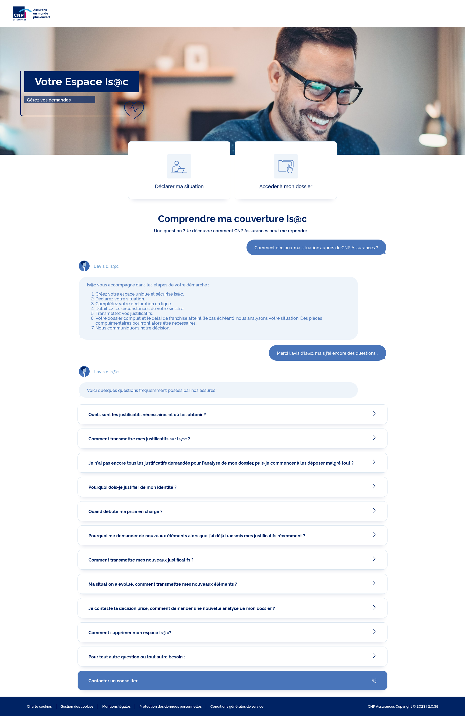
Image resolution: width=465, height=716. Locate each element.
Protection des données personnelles (170, 706)
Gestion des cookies (77, 706)
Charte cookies (39, 706)
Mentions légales (116, 706)
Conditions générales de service (236, 706)
